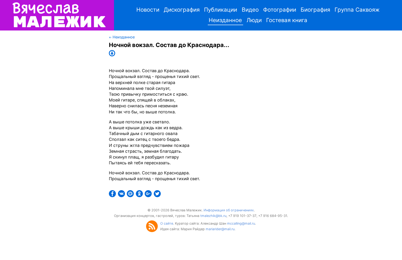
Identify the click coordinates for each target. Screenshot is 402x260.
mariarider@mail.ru (220, 229)
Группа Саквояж (357, 9)
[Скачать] (113, 54)
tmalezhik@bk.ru (213, 216)
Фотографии (279, 9)
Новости (147, 9)
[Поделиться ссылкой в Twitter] (158, 195)
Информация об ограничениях (229, 210)
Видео (250, 9)
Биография (315, 9)
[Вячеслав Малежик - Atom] (153, 231)
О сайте (166, 223)
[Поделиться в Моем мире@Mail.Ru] (131, 195)
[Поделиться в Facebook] (113, 195)
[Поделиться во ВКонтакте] (122, 195)
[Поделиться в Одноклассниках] (140, 195)
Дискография (182, 9)
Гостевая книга (286, 20)
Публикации (220, 9)
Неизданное (225, 20)
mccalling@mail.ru (241, 223)
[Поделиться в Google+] (149, 195)
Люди (254, 20)
